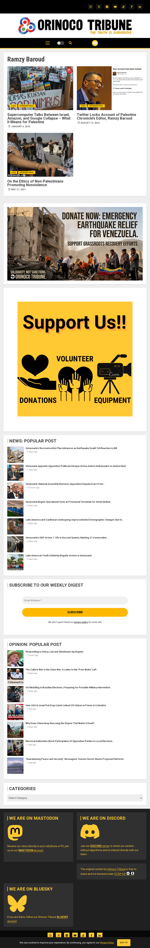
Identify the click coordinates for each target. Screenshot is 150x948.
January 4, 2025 (20, 126)
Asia (14, 106)
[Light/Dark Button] (60, 43)
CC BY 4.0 (119, 873)
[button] (48, 45)
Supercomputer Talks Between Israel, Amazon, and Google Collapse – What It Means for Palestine (38, 118)
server (100, 846)
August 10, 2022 (90, 123)
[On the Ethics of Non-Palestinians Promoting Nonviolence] (40, 155)
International (27, 106)
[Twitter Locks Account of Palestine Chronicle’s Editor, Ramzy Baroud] (110, 88)
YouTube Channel (90, 43)
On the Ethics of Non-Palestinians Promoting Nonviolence (35, 183)
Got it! (124, 942)
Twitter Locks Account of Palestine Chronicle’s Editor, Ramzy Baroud (106, 116)
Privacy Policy (107, 942)
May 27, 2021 (18, 189)
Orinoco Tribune (116, 869)
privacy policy (81, 622)
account (30, 850)
